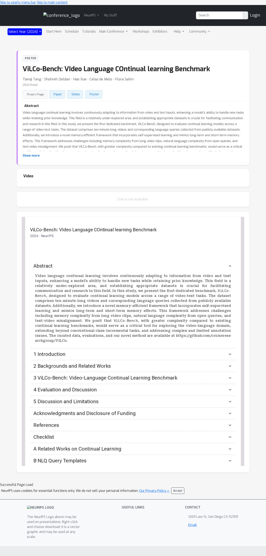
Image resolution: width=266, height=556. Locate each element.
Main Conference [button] (112, 31)
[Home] (61, 15)
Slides (75, 94)
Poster (94, 94)
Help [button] (178, 31)
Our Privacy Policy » (154, 491)
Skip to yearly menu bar (18, 2)
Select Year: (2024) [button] (23, 31)
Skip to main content (52, 2)
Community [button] (198, 31)
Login (255, 15)
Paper (58, 94)
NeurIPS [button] (90, 15)
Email (192, 525)
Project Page (35, 94)
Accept (177, 491)
